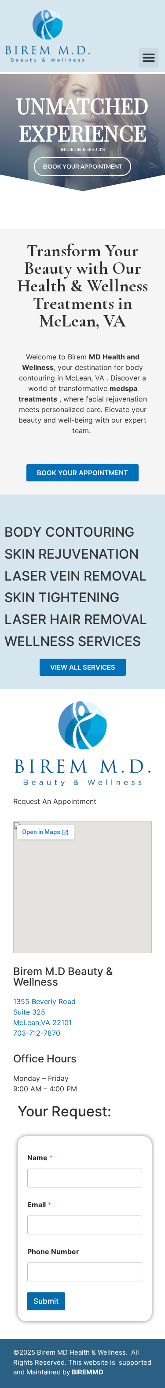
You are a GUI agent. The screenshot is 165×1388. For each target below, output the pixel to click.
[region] (82, 134)
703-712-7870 (36, 1033)
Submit (46, 1301)
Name (40, 1158)
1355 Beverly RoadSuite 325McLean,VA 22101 (44, 1012)
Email (39, 1205)
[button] (148, 58)
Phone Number (53, 1252)
